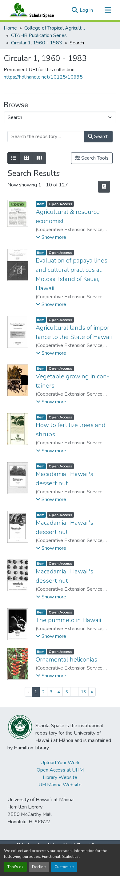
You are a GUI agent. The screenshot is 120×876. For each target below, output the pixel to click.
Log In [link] (86, 10)
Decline (39, 867)
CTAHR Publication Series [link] (39, 35)
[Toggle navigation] (107, 10)
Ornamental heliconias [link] (66, 659)
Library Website (60, 777)
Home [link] (10, 28)
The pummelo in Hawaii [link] (68, 620)
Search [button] (101, 136)
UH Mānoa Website (60, 784)
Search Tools (94, 158)
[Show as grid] (26, 158)
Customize (64, 867)
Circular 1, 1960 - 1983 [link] (36, 42)
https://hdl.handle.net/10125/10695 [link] (43, 77)
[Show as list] (13, 158)
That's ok (15, 867)
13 (83, 692)
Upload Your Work (60, 762)
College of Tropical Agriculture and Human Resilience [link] (55, 28)
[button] (30, 10)
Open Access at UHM (60, 770)
